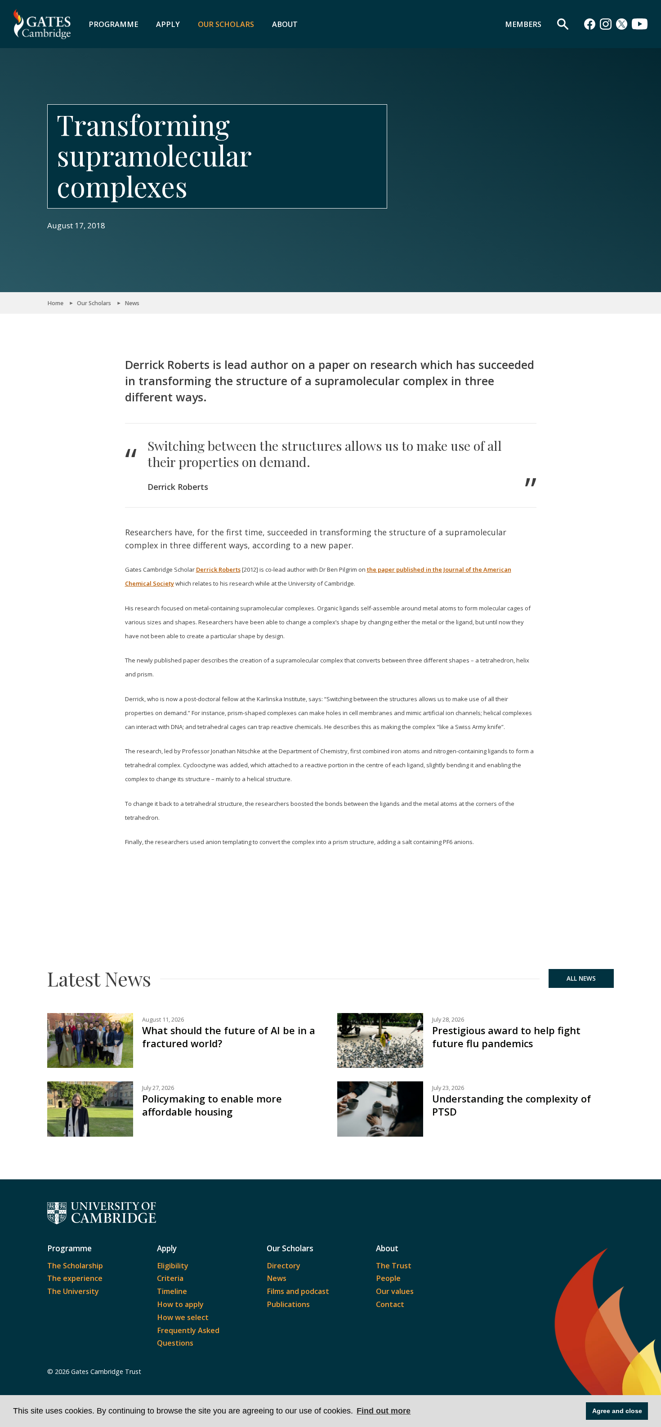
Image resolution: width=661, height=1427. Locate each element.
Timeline (172, 1291)
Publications (288, 1304)
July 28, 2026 (448, 1019)
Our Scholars (226, 24)
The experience (75, 1278)
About (285, 24)
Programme (113, 24)
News (132, 303)
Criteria (170, 1278)
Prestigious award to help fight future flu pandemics (506, 1037)
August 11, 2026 (163, 1019)
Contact (390, 1304)
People (388, 1278)
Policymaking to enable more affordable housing (212, 1105)
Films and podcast (298, 1291)
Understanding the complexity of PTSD (511, 1105)
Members (523, 24)
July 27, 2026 (158, 1088)
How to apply (180, 1304)
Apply (168, 24)
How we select (183, 1317)
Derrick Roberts (218, 569)
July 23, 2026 (448, 1088)
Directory (283, 1266)
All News (581, 978)
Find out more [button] (384, 1410)
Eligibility (172, 1266)
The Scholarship (75, 1266)
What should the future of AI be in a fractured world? (228, 1037)
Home (55, 303)
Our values (395, 1291)
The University (73, 1291)
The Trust (393, 1266)
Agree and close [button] (617, 1410)
